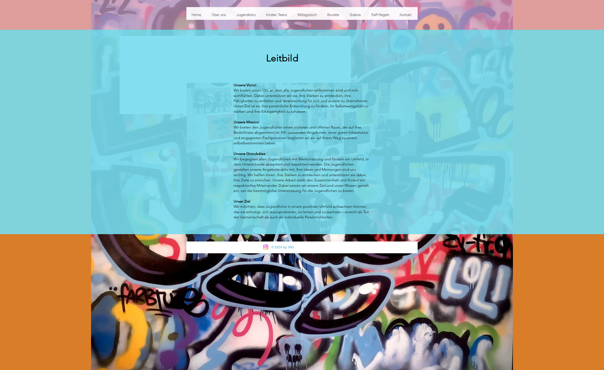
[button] (218, 15)
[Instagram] (265, 247)
